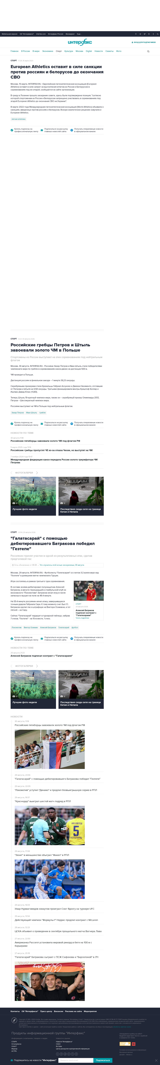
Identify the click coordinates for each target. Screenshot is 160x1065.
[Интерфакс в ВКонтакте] (68, 1054)
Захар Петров (18, 413)
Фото (118, 51)
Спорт (59, 51)
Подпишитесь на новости (35, 1060)
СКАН (58, 1044)
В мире (36, 51)
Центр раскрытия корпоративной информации (73, 1049)
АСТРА (14, 1051)
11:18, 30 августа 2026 (26, 152)
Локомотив (16, 627)
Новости (99, 51)
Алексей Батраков (48, 627)
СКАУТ (14, 1046)
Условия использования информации (133, 1050)
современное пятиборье (22, 292)
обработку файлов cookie (122, 1027)
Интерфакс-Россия (55, 34)
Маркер (14, 1049)
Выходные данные (126, 1052)
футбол (75, 627)
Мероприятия (90, 1011)
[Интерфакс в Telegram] (61, 1054)
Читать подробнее (88, 258)
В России (25, 51)
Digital (89, 51)
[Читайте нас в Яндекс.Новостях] (57, 1054)
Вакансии (58, 1011)
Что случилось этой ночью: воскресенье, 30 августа (62, 565)
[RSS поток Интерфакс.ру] (72, 1054)
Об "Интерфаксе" (27, 34)
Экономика (47, 51)
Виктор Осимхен (31, 627)
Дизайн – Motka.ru (126, 1055)
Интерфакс (80, 42)
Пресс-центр (46, 1011)
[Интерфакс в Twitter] (65, 1054)
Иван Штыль (31, 413)
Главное (14, 51)
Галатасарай (63, 627)
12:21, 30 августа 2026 (26, 339)
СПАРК (14, 1042)
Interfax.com (41, 34)
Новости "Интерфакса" (64, 1042)
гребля (42, 413)
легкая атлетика (18, 119)
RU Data (59, 1046)
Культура (68, 51)
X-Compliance (16, 1044)
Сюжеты (110, 51)
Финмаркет (70, 34)
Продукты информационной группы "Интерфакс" (48, 1033)
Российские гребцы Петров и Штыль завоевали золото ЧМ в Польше (70, 170)
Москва (79, 51)
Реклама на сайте (73, 1011)
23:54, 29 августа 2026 (26, 532)
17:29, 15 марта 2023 (25, 61)
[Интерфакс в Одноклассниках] (76, 1054)
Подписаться (103, 1060)
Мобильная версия (9, 34)
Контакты (15, 1011)
